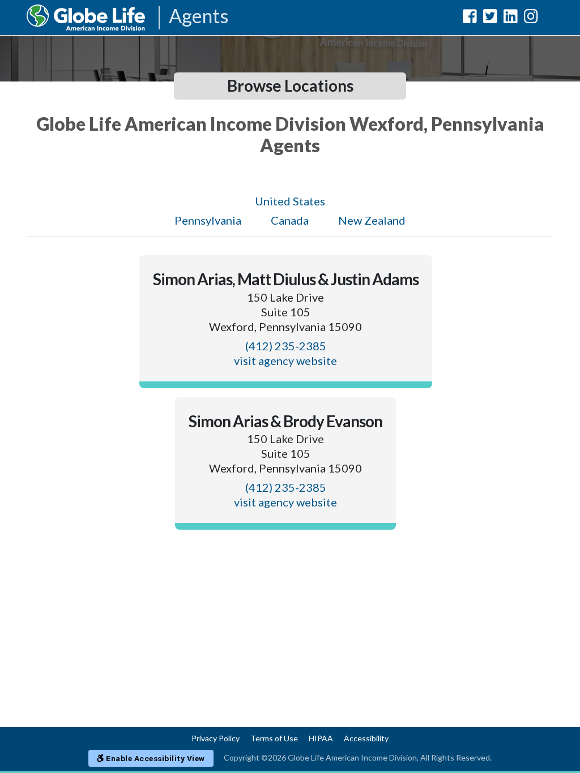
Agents (198, 16)
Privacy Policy (215, 738)
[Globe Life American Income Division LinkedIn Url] (510, 18)
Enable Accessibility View (154, 758)
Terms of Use (274, 738)
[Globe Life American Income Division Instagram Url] (531, 18)
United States (290, 201)
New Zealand (372, 220)
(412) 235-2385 (285, 346)
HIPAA (321, 738)
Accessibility (366, 738)
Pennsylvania (207, 220)
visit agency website (285, 360)
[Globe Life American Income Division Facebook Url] (469, 18)
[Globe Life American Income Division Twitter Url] (490, 18)
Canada (290, 220)
